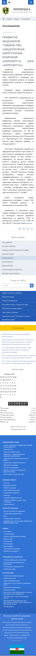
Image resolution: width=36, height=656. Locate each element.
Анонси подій (8, 254)
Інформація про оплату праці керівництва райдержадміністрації (17, 522)
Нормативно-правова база (12, 514)
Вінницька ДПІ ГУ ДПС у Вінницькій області (15, 597)
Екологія (6, 483)
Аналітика (6, 495)
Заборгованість (8, 504)
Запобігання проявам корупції (12, 308)
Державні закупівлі (9, 485)
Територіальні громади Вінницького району (16, 459)
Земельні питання (9, 578)
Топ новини (7, 242)
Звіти (5, 516)
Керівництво (7, 449)
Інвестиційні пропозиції (11, 490)
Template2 (10, 2)
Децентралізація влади (11, 581)
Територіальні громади (10, 312)
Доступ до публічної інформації (14, 511)
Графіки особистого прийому (12, 293)
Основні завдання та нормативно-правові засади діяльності (17, 446)
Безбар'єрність (8, 606)
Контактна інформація (11, 467)
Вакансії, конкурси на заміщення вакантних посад (14, 471)
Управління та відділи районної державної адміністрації (14, 455)
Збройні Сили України (11, 273)
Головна (9, 19)
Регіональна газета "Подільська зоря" (15, 304)
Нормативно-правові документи (14, 463)
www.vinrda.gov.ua (17, 640)
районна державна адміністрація (22, 10)
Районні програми (9, 488)
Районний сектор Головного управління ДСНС (17, 584)
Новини (16, 19)
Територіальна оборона (12, 270)
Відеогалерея (7, 266)
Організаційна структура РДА (13, 474)
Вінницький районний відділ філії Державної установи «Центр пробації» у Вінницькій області (17, 602)
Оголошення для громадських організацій (13, 563)
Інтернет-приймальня (9, 301)
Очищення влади (8, 297)
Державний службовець (11, 587)
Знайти (31, 285)
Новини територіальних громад (15, 250)
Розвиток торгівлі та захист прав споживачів (14, 501)
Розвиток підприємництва (12, 498)
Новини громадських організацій (14, 560)
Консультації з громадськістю (13, 566)
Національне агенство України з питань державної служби (16, 318)
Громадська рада (9, 569)
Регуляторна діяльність (11, 493)
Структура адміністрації (11, 452)
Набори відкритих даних (12, 518)
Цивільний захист (9, 590)
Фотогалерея (7, 262)
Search (4, 2)
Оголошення (25, 19)
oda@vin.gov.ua (26, 223)
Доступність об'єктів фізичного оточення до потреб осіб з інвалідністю (17, 593)
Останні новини (8, 246)
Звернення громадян (10, 465)
